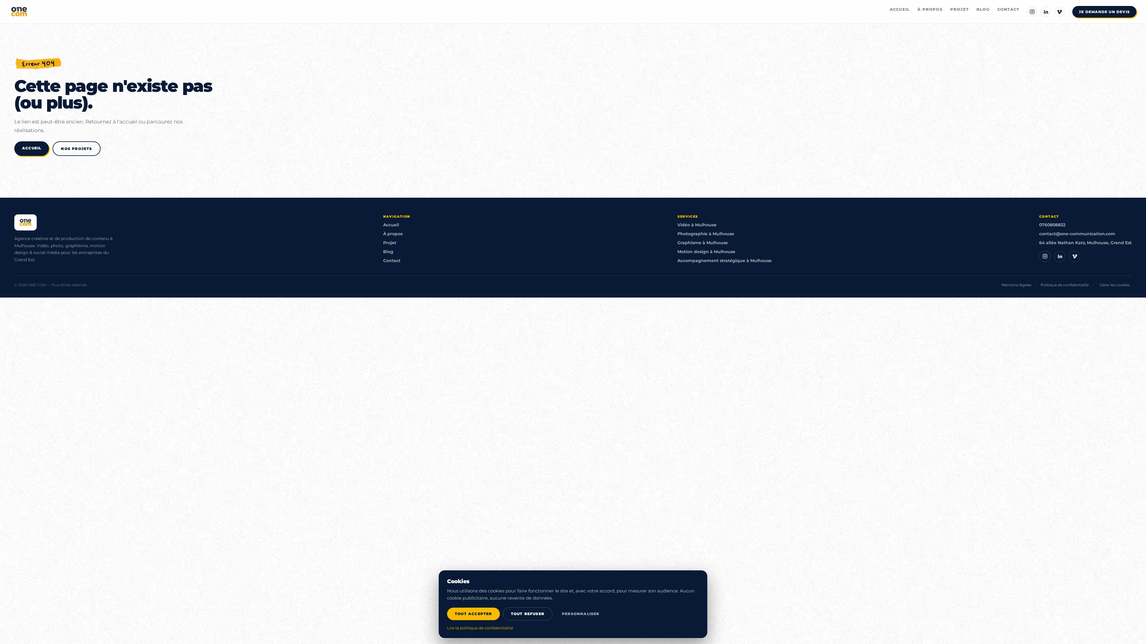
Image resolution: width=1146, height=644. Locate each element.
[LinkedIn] (1046, 12)
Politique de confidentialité (1065, 285)
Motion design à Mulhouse (706, 251)
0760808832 (1052, 224)
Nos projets (76, 148)
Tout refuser (527, 614)
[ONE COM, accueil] (19, 11)
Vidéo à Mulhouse (697, 224)
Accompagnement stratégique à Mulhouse (724, 260)
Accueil (900, 9)
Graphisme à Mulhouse (702, 242)
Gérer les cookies (1115, 285)
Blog (983, 9)
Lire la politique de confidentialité (480, 628)
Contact (1008, 9)
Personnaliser (581, 614)
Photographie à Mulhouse (705, 233)
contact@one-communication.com (1077, 233)
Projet (959, 9)
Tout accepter (473, 614)
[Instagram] (1032, 12)
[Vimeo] (1059, 12)
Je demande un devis (1104, 12)
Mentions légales (1016, 285)
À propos (929, 9)
